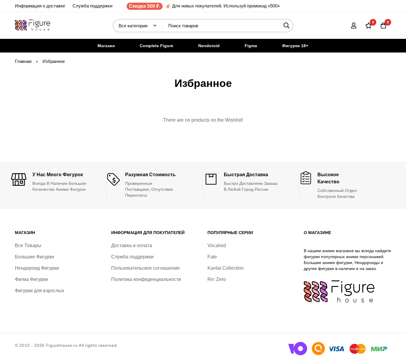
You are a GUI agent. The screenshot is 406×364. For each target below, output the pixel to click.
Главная (23, 61)
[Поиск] (286, 25)
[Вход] (353, 25)
